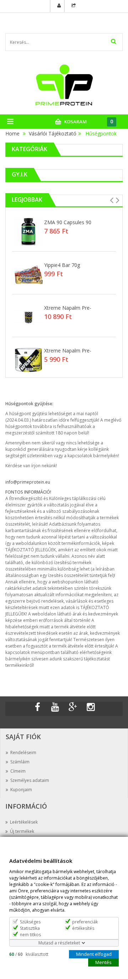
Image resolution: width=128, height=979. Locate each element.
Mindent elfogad (94, 953)
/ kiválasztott (28, 954)
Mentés (103, 962)
